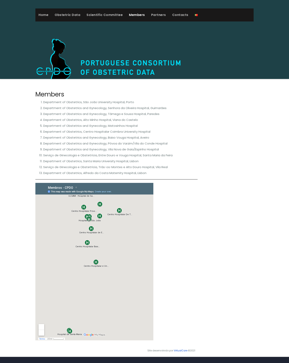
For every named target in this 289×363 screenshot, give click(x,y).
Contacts (180, 15)
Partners (158, 15)
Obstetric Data (67, 15)
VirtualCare (180, 350)
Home (43, 15)
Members (137, 15)
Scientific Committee (105, 15)
